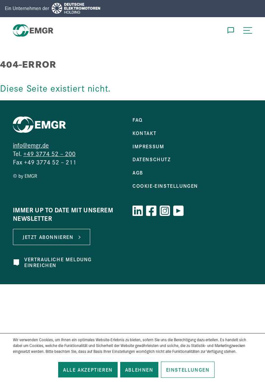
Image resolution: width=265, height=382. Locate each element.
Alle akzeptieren (88, 369)
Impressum (148, 146)
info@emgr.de (31, 145)
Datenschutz (151, 159)
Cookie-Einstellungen (165, 186)
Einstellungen (188, 369)
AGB (137, 172)
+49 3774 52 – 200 (49, 153)
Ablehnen (139, 369)
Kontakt (144, 133)
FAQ (137, 120)
